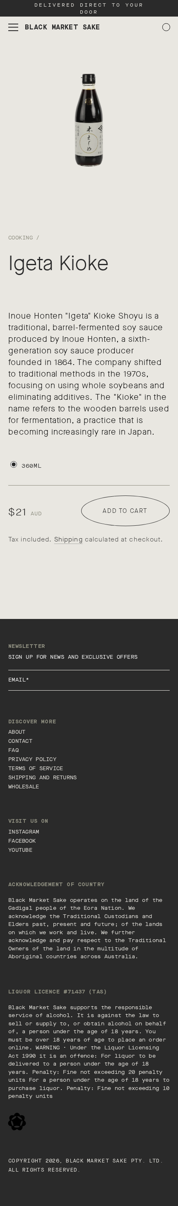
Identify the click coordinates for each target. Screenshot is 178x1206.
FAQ (13, 750)
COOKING (20, 237)
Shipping (68, 539)
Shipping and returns (42, 777)
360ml (32, 466)
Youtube (20, 849)
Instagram (23, 831)
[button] (13, 27)
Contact (20, 740)
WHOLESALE (23, 786)
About (16, 731)
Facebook (22, 840)
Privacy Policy (32, 759)
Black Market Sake (96, 1161)
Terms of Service (35, 768)
